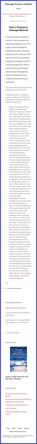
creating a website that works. (18, 145)
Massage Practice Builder (18, 4)
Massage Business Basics (14, 288)
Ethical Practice (14, 198)
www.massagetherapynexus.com (15, 308)
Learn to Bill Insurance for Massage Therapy (17, 377)
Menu (18, 8)
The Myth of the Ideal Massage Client (16, 405)
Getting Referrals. (14, 169)
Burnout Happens (11, 408)
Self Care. (11, 234)
